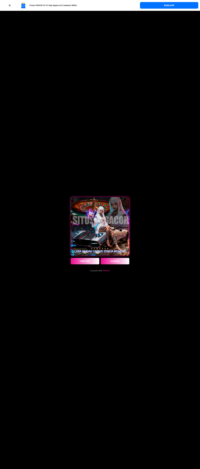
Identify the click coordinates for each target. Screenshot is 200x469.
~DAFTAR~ (85, 261)
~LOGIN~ (115, 261)
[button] (100, 5)
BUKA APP (169, 5)
